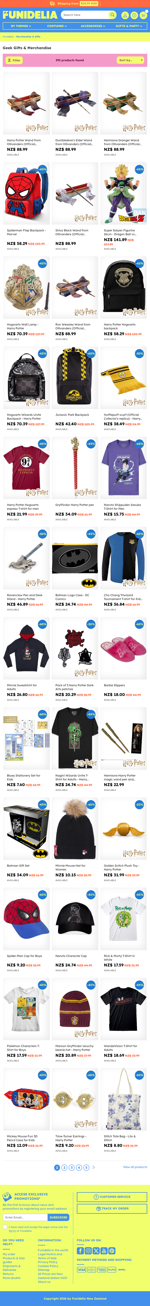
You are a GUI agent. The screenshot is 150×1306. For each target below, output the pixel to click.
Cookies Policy (48, 1266)
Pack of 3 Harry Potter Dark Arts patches (74, 687)
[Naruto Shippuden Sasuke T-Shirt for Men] (123, 468)
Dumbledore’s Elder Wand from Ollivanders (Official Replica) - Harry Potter (73, 142)
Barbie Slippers (114, 685)
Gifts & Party (127, 25)
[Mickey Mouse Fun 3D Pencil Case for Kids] (26, 1099)
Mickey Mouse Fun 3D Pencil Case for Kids (22, 1138)
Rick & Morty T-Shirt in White (119, 957)
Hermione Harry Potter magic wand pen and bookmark (120, 777)
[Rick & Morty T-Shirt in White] (123, 918)
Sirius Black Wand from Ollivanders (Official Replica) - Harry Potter (71, 232)
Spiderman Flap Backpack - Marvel (26, 232)
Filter (16, 60)
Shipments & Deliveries (12, 1268)
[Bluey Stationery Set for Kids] (26, 738)
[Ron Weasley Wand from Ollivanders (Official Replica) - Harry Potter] (75, 287)
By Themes (19, 25)
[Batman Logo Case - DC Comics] (75, 558)
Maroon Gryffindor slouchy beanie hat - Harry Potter (74, 1048)
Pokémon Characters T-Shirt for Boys (23, 1048)
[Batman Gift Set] (26, 828)
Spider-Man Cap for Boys (24, 956)
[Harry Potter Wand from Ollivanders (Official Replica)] (26, 103)
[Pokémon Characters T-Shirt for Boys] (26, 1009)
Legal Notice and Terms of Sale (50, 1256)
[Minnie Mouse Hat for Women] (75, 828)
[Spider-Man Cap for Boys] (26, 918)
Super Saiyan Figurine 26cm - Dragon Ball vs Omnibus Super (119, 232)
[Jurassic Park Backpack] (75, 377)
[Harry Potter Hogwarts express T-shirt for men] (26, 468)
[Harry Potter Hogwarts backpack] (123, 287)
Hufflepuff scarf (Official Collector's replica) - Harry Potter (122, 417)
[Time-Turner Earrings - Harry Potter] (75, 1099)
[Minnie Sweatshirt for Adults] (26, 648)
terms (12, 1231)
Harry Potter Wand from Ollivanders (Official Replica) (24, 142)
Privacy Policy (47, 1262)
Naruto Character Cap (71, 956)
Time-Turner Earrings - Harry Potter (70, 1138)
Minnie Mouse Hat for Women (70, 867)
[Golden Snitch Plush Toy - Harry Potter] (123, 828)
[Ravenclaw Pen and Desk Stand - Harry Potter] (26, 558)
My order (9, 1254)
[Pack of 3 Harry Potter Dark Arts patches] (75, 648)
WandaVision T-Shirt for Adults (120, 1048)
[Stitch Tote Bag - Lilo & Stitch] (123, 1099)
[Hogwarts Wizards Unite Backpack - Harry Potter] (26, 377)
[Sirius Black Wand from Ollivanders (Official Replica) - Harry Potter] (75, 193)
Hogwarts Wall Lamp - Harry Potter (22, 326)
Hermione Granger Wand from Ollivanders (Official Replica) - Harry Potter (122, 142)
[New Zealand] (80, 1251)
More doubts (11, 1278)
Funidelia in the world (53, 1250)
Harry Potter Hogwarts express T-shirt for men (23, 506)
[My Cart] (143, 15)
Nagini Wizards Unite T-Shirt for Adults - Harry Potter (71, 777)
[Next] (94, 1167)
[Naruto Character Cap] (75, 918)
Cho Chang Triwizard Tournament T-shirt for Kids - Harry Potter (123, 597)
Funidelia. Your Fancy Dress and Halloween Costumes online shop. (30, 15)
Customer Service (114, 1197)
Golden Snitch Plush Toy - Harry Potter (121, 867)
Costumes (55, 25)
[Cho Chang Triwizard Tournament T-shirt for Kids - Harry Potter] (123, 558)
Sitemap (44, 1270)
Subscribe (58, 1217)
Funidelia (8, 36)
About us (44, 1282)
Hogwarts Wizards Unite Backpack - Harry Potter (24, 416)
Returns (8, 1274)
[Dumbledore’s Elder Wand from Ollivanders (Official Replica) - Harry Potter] (75, 103)
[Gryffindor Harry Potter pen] (75, 468)
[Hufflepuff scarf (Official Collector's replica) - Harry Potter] (123, 377)
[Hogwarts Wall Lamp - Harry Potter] (26, 287)
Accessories (91, 25)
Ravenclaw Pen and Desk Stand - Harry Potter (24, 597)
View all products (135, 1167)
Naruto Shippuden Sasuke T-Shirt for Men (122, 506)
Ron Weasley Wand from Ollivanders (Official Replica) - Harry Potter (72, 326)
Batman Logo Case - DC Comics (72, 597)
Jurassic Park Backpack (72, 415)
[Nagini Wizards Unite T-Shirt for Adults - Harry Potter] (75, 738)
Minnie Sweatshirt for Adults (22, 687)
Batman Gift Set (18, 865)
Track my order (115, 1208)
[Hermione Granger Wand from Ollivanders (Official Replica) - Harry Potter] (123, 103)
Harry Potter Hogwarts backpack (120, 326)
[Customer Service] (134, 15)
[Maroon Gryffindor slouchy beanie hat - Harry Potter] (75, 1009)
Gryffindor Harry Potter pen (74, 505)
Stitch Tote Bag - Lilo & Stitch (120, 1138)
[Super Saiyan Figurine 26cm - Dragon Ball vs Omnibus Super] (123, 193)
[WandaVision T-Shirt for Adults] (123, 1009)
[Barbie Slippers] (123, 648)
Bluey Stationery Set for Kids (23, 777)
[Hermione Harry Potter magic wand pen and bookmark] (123, 738)
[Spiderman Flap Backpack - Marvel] (26, 193)
